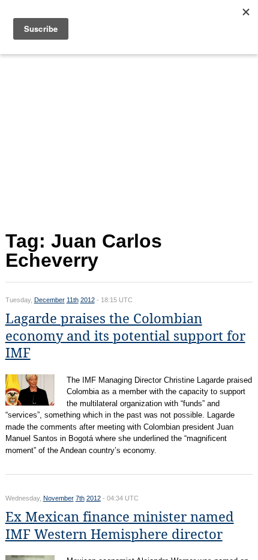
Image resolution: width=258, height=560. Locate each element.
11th (73, 299)
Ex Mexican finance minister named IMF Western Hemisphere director (119, 525)
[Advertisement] (129, 139)
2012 (87, 299)
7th (80, 498)
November (58, 498)
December (49, 299)
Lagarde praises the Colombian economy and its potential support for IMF (125, 336)
